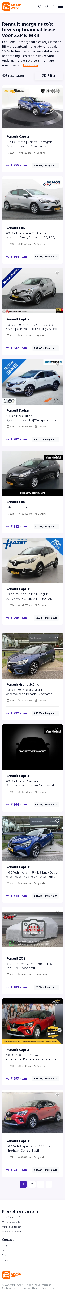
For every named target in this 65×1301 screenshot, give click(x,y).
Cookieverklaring (10, 1288)
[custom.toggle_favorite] (57, 90)
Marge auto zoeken (12, 1222)
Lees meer (30, 65)
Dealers (6, 1255)
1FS (56, 1288)
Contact (8, 1239)
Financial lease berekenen (21, 1211)
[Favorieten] (53, 6)
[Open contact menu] (47, 6)
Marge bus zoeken (11, 1226)
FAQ (4, 1250)
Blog (4, 1245)
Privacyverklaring (30, 1288)
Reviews (6, 1260)
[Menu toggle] (60, 6)
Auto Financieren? (11, 1217)
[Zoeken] (40, 6)
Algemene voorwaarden (39, 1284)
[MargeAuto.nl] (11, 6)
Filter (51, 75)
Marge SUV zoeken (12, 1231)
